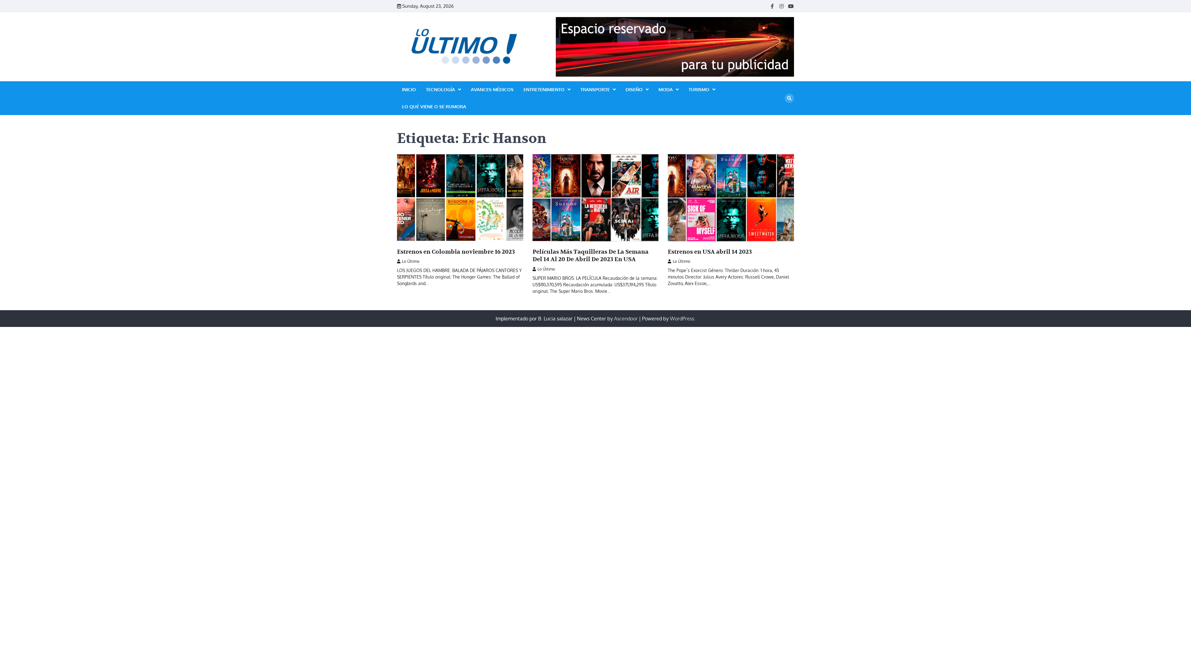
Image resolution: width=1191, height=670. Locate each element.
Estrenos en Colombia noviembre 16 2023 (456, 252)
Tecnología (440, 89)
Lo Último (411, 261)
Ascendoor (626, 318)
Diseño (634, 89)
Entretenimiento (544, 89)
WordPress (682, 318)
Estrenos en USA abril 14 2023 (710, 252)
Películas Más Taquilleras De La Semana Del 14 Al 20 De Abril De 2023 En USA (591, 255)
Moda (665, 89)
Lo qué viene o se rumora (434, 106)
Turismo (699, 89)
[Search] (789, 98)
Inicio (409, 89)
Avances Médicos (492, 89)
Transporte (595, 89)
